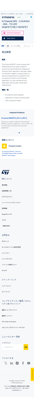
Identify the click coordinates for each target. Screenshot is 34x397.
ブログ (4, 220)
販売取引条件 (21, 386)
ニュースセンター (7, 259)
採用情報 (4, 208)
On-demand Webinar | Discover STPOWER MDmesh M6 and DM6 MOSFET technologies (12, 153)
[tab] (3, 46)
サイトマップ (6, 291)
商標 (27, 386)
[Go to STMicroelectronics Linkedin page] (11, 363)
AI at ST (4, 270)
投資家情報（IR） (7, 191)
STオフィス (5, 241)
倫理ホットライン (7, 316)
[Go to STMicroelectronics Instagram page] (17, 363)
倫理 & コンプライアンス (9, 310)
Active (19, 17)
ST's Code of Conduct (9, 321)
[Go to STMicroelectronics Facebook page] (23, 363)
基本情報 (4, 185)
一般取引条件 (6, 226)
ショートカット (6, 286)
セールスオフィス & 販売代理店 (11, 247)
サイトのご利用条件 (10, 386)
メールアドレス (6, 343)
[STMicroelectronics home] (6, 172)
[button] (31, 17)
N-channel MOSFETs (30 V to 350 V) (14, 118)
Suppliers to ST (7, 214)
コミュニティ (6, 253)
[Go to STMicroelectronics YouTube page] (28, 363)
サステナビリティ (7, 196)
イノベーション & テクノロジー (11, 202)
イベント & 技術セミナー (9, 264)
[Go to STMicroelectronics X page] (6, 363)
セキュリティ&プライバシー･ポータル (13, 327)
